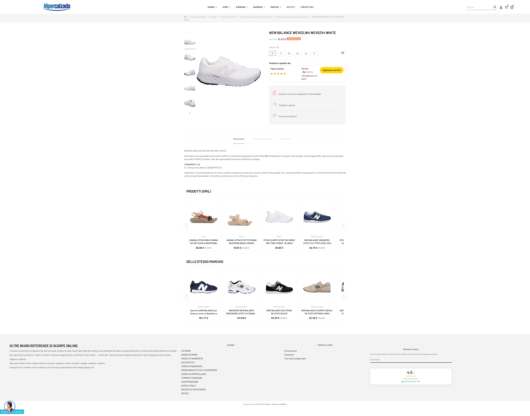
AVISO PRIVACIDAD (189, 381)
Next (189, 113)
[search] (494, 7)
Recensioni (286, 138)
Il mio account (290, 351)
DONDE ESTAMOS (189, 354)
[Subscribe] (450, 360)
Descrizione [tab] (238, 138)
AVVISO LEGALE (188, 385)
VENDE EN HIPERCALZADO (193, 374)
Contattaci (289, 354)
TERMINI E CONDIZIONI (191, 378)
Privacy (267, 404)
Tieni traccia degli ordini (295, 358)
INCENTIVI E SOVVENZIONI (193, 389)
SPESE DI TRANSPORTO (192, 358)
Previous (189, 32)
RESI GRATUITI (188, 362)
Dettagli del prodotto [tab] (262, 138)
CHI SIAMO (186, 351)
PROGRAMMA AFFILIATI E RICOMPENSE (199, 370)
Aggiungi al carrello (332, 70)
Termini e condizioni (279, 404)
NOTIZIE (185, 393)
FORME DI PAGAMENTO (191, 366)
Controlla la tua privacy (12, 411)
